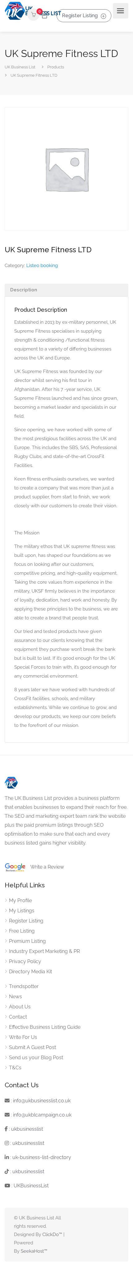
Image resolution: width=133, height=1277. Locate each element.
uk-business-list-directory (41, 1157)
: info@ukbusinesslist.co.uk (40, 1101)
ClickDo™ (52, 1234)
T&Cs (15, 1068)
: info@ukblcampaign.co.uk (40, 1115)
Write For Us (23, 1037)
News (15, 996)
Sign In (43, 14)
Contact (18, 1017)
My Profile (20, 900)
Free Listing (22, 931)
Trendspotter (24, 986)
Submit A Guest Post (32, 1047)
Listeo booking (42, 265)
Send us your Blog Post (36, 1057)
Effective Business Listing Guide (44, 1027)
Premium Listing (27, 941)
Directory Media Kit (30, 972)
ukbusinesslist (27, 1129)
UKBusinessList (31, 1186)
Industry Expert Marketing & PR (44, 951)
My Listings (21, 911)
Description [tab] (23, 290)
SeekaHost (32, 1251)
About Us (20, 1007)
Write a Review (45, 867)
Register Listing (80, 15)
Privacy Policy (25, 961)
